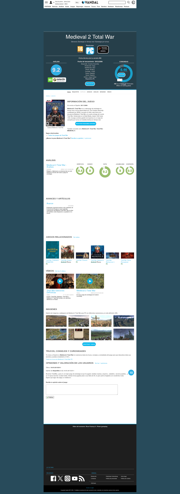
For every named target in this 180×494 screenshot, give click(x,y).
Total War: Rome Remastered (126, 261)
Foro (98, 6)
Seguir (121, 75)
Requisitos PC (90, 79)
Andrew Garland (59, 3)
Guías (67, 6)
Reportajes (79, 6)
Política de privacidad (111, 478)
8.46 (123, 69)
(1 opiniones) (87, 138)
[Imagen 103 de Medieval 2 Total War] (123, 334)
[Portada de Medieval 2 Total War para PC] (55, 113)
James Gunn (67, 1)
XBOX (66, 3)
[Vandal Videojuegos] (90, 2)
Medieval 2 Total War (90, 36)
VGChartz (93, 483)
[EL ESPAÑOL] (133, 2)
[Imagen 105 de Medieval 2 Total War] (78, 334)
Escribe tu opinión (77, 138)
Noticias (55, 6)
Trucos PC (90, 84)
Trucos (93, 6)
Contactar (93, 478)
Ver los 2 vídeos (60, 271)
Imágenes (103, 92)
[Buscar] (128, 2)
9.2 (56, 70)
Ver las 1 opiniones (101, 363)
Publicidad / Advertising (112, 476)
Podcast (126, 6)
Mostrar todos (89, 344)
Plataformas (119, 6)
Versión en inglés (90, 487)
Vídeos (109, 92)
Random (104, 6)
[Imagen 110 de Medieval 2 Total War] (56, 321)
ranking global (126, 85)
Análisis (61, 6)
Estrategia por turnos (102, 42)
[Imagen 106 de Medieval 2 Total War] (56, 334)
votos (124, 84)
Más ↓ (77, 2)
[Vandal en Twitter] (60, 478)
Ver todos (76, 237)
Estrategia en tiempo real (86, 42)
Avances (87, 6)
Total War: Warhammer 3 (110, 261)
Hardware (111, 6)
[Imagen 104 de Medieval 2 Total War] (101, 334)
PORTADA (48, 6)
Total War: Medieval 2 (97, 260)
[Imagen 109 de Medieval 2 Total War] (78, 321)
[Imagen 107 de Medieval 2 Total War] (123, 321)
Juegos (72, 6)
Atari (93, 67)
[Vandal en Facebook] (53, 478)
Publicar (50, 397)
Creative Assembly (93, 64)
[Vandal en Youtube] (75, 478)
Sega (93, 66)
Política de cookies (125, 478)
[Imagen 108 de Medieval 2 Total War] (101, 321)
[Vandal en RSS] (82, 478)
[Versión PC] (90, 50)
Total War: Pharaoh (81, 260)
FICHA (69, 92)
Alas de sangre (59, 1)
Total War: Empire (66, 260)
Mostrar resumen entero (85, 123)
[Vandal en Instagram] (67, 478)
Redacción (93, 476)
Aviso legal (124, 476)
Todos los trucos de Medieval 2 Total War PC (59, 359)
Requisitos (75, 92)
